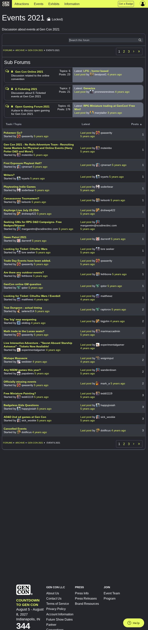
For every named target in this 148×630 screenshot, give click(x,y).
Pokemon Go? (13, 132)
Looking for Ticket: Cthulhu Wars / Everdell (32, 295)
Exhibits (53, 4)
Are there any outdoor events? (24, 272)
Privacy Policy (56, 609)
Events (38, 4)
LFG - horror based (95, 70)
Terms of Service (57, 603)
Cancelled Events (15, 428)
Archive (20, 50)
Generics (89, 88)
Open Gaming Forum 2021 (32, 106)
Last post (80, 74)
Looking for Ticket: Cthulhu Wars (25, 248)
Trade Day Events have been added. (27, 260)
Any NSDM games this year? (22, 369)
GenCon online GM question (22, 284)
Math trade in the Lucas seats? (24, 331)
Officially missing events (20, 381)
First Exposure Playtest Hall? (23, 163)
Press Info (82, 593)
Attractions (21, 4)
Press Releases (86, 598)
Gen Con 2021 (35, 50)
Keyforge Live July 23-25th (21, 210)
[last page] (139, 51)
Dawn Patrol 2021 (15, 237)
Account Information (59, 614)
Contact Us (53, 598)
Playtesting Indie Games (20, 186)
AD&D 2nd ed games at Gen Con (25, 416)
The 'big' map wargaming (20, 319)
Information (72, 4)
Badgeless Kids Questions (21, 405)
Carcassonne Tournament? (21, 198)
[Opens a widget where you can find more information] (133, 623)
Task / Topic (14, 124)
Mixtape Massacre (15, 358)
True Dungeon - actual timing (23, 307)
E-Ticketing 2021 (26, 89)
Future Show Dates (59, 619)
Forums (7, 50)
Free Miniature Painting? (20, 393)
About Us (52, 593)
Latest (86, 124)
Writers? (9, 174)
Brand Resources (87, 603)
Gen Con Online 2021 (29, 71)
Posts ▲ (136, 124)
